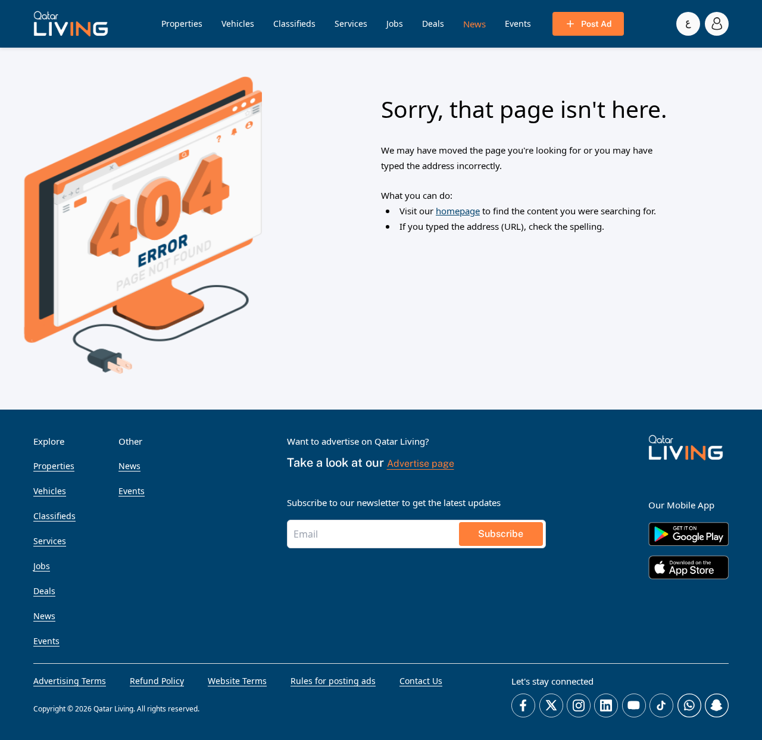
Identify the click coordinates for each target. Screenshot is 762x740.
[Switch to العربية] (688, 24)
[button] (70, 24)
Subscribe (500, 533)
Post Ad (596, 24)
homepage (458, 211)
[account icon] (717, 24)
